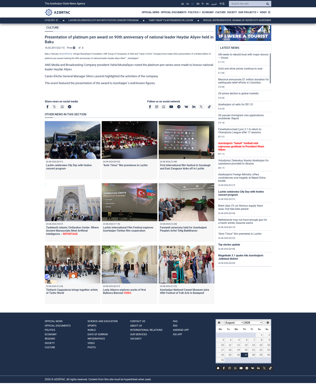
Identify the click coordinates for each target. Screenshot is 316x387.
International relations (146, 329)
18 (230, 350)
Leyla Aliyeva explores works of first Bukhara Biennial (124, 291)
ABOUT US (136, 325)
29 (261, 354)
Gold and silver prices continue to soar (240, 68)
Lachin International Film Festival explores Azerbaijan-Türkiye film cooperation (128, 229)
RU (187, 3)
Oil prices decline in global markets (238, 93)
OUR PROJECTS (247, 12)
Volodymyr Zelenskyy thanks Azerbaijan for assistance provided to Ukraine (243, 162)
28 (253, 354)
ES (207, 3)
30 (268, 354)
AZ (182, 3)
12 (238, 345)
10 (222, 345)
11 (230, 345)
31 (222, 360)
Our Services (138, 334)
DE (198, 3)
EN (192, 3)
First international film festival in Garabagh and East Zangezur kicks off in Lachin (185, 167)
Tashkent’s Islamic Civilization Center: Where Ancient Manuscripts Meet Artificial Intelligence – (72, 230)
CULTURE (220, 12)
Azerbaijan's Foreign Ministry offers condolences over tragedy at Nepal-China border (242, 177)
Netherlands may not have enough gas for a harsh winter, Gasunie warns (242, 221)
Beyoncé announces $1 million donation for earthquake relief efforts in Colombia (243, 81)
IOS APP (177, 334)
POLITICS (193, 12)
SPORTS (92, 325)
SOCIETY (232, 12)
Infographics (96, 338)
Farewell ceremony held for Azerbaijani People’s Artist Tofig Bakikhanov (183, 229)
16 (268, 345)
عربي (214, 3)
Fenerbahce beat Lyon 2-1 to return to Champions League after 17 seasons (239, 131)
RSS (175, 325)
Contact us (137, 321)
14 (253, 345)
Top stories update (229, 244)
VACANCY (136, 338)
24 (222, 354)
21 (253, 350)
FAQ (175, 321)
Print (70, 47)
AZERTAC (67, 54)
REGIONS (50, 338)
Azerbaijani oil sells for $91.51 (235, 104)
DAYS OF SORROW (98, 334)
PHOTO (92, 347)
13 (246, 345)
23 (268, 350)
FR (203, 3)
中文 (222, 3)
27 (246, 354)
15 (261, 345)
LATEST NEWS (229, 47)
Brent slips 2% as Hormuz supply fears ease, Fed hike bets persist (240, 207)
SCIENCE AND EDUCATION (103, 321)
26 (238, 354)
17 (222, 350)
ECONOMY (208, 12)
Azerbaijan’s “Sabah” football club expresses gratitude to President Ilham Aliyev (241, 146)
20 (246, 350)
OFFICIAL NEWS (150, 12)
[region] (244, 160)
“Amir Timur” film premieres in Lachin (155, 20)
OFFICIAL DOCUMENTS (173, 12)
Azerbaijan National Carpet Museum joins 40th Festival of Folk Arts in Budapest (184, 291)
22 (261, 350)
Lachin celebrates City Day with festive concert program (88, 20)
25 (230, 354)
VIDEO (263, 12)
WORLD (92, 329)
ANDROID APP (181, 329)
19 (238, 350)
